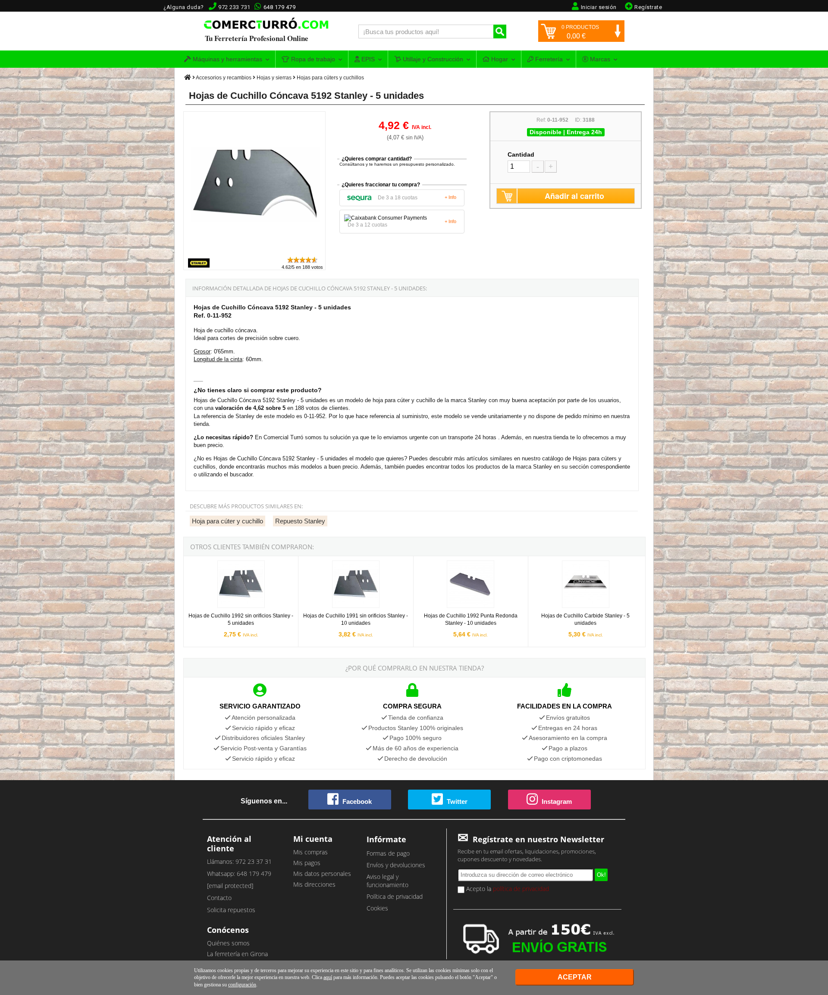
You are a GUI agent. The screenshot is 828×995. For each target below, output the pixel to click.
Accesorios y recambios (223, 78)
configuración (242, 985)
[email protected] (230, 886)
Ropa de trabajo (312, 59)
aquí (327, 977)
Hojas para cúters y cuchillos (330, 78)
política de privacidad (521, 889)
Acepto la (506, 889)
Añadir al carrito (574, 196)
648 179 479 (279, 7)
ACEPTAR (575, 977)
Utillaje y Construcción (432, 59)
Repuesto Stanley (300, 521)
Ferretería (548, 59)
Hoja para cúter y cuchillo (227, 521)
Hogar (498, 59)
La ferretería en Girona (237, 954)
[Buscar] (499, 31)
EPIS (367, 59)
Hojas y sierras (274, 78)
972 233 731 (234, 7)
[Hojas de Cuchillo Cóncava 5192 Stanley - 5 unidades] (255, 251)
